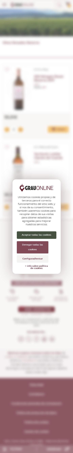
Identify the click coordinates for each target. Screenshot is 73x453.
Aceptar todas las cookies (36, 235)
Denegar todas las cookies (32, 247)
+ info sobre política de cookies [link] (36, 267)
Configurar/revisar (32, 259)
